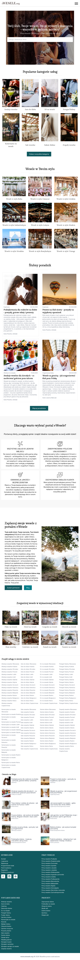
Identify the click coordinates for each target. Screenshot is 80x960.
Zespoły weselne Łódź (66, 722)
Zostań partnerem (13, 588)
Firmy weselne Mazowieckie (50, 881)
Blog (27, 588)
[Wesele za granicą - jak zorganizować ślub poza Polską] (59, 355)
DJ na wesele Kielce (46, 700)
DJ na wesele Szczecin (47, 685)
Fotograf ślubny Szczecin (67, 685)
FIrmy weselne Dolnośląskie (50, 888)
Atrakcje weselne (10, 109)
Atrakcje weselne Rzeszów (10, 690)
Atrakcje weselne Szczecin (10, 685)
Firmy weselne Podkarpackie (50, 879)
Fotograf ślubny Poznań (66, 672)
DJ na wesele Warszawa (47, 664)
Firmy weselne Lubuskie (49, 868)
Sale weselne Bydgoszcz (28, 743)
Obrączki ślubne (6, 926)
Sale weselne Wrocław (28, 714)
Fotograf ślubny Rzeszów (67, 690)
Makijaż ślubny (5, 924)
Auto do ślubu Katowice (28, 687)
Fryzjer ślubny (5, 915)
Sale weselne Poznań (27, 717)
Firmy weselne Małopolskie (50, 883)
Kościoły (3, 922)
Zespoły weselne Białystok (67, 738)
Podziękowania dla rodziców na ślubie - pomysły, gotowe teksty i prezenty (24, 780)
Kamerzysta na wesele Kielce (11, 762)
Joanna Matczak (51, 398)
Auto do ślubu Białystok (28, 693)
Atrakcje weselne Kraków (9, 666)
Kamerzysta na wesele (8, 919)
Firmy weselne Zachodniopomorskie (53, 892)
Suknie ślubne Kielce (46, 746)
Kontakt (3, 859)
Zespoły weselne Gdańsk (67, 725)
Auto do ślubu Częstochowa (29, 703)
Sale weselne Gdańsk (27, 725)
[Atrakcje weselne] (10, 93)
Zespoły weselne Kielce (66, 746)
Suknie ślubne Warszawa (48, 709)
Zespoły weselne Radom (66, 741)
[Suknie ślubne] (49, 128)
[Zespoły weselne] (69, 128)
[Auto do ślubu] (30, 93)
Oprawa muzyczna (7, 928)
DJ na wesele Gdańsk (47, 679)
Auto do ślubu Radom (27, 695)
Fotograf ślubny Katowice (67, 687)
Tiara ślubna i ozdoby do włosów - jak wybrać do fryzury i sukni (24, 804)
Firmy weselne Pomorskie (49, 863)
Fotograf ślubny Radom (66, 695)
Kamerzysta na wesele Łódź (10, 727)
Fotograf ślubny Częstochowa (68, 703)
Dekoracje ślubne (6, 908)
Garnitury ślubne (6, 917)
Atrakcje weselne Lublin (9, 674)
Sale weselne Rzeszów (28, 735)
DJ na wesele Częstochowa (48, 703)
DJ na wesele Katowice (47, 687)
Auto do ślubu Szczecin (28, 685)
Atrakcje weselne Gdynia (9, 682)
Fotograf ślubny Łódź (65, 677)
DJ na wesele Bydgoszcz (48, 698)
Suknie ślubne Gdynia (46, 728)
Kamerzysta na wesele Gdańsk (11, 730)
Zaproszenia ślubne (48, 901)
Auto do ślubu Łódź (27, 677)
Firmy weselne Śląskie (48, 886)
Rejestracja (4, 863)
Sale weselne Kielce (27, 746)
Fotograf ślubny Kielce (66, 700)
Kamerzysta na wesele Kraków (11, 714)
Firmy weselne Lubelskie (49, 870)
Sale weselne (30, 145)
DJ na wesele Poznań (47, 672)
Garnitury (44, 913)
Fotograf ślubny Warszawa (67, 664)
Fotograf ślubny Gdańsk (66, 679)
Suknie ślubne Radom (46, 741)
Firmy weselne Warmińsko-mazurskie (53, 890)
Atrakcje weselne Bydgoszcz (10, 698)
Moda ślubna (14, 806)
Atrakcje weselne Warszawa (10, 664)
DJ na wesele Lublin (46, 674)
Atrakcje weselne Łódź (9, 677)
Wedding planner (6, 939)
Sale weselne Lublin (27, 720)
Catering (3, 906)
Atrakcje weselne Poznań (9, 672)
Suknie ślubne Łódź (46, 722)
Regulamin (4, 870)
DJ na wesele (50, 109)
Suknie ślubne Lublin (46, 720)
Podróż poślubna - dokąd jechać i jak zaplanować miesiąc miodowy (63, 840)
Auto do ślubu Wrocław (28, 669)
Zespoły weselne (69, 145)
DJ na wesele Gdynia (46, 682)
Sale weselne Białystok (28, 738)
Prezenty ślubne (6, 931)
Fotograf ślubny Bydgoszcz (67, 698)
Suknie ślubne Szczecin (47, 730)
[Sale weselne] (30, 128)
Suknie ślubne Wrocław (47, 714)
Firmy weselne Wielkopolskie (50, 872)
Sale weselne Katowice (28, 733)
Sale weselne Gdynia (27, 728)
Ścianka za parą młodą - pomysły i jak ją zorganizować (24, 828)
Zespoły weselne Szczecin (67, 730)
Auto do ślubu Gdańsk (27, 679)
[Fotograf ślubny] (69, 93)
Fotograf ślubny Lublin (66, 674)
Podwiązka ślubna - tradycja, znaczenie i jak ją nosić (21, 840)
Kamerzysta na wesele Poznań (11, 722)
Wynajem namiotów (7, 944)
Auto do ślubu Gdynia (27, 682)
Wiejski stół (45, 915)
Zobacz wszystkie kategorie (39, 154)
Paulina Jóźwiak (12, 334)
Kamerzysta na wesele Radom (11, 755)
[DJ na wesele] (49, 93)
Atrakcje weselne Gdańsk (9, 679)
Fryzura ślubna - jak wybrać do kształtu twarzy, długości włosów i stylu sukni (25, 816)
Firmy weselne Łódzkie (49, 877)
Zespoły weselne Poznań (67, 717)
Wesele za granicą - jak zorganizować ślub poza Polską (63, 792)
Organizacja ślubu (48, 373)
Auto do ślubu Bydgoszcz (28, 698)
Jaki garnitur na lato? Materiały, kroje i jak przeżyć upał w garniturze (63, 816)
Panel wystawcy (6, 868)
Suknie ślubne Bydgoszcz (48, 743)
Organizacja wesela (65, 806)
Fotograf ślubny (69, 109)
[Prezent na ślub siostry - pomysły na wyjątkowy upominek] (59, 289)
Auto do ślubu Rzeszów (28, 690)
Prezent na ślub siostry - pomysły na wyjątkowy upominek (63, 780)
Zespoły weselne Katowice (67, 733)
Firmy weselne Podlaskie (49, 859)
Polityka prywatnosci (7, 872)
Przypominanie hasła (7, 865)
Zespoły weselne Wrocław (67, 714)
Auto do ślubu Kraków (27, 666)
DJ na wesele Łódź (46, 677)
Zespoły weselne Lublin (66, 720)
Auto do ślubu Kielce (27, 700)
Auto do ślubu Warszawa (28, 664)
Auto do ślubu (30, 109)
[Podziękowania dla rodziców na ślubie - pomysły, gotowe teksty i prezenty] (21, 289)
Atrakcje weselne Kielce (9, 700)
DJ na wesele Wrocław (47, 669)
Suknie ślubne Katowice (47, 733)
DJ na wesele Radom (46, 695)
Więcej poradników (39, 408)
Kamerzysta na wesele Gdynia (11, 732)
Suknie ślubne (49, 145)
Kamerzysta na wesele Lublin (11, 724)
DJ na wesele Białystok (47, 693)
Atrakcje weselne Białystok (10, 693)
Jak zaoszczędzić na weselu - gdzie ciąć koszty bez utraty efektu (63, 804)
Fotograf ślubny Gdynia (66, 682)
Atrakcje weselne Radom (9, 695)
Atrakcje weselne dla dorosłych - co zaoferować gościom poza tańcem (24, 792)
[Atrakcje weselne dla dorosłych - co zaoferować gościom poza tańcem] (21, 355)
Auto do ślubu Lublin (27, 674)
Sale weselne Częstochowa (29, 749)
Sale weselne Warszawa (28, 709)
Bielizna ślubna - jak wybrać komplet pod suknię (63, 828)
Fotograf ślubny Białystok (67, 693)
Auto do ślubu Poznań (27, 672)
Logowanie (4, 861)
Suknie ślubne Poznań (47, 717)
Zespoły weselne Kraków (67, 712)
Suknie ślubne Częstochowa (49, 749)
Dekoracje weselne (16, 830)
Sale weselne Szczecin (28, 730)
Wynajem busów (6, 942)
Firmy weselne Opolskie (49, 865)
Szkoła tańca (5, 937)
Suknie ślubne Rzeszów (47, 735)
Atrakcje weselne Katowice (10, 687)
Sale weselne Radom (27, 741)
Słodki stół (45, 908)
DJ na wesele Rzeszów (47, 690)
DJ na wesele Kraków (47, 666)
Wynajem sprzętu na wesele (10, 946)
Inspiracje (7, 307)
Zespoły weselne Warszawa (68, 709)
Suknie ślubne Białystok (47, 738)
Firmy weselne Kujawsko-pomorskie (53, 874)
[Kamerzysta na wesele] (10, 127)
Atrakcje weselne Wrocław (10, 669)
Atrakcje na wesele (9, 373)
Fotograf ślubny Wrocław (67, 669)
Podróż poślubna (54, 842)
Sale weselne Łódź (26, 722)
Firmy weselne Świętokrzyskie (51, 861)
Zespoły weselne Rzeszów (67, 735)
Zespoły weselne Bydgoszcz (68, 743)
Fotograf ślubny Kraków (66, 666)
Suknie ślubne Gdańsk (47, 725)
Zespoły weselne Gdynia (66, 728)
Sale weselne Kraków (27, 712)
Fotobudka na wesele (48, 904)
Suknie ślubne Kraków (47, 712)
